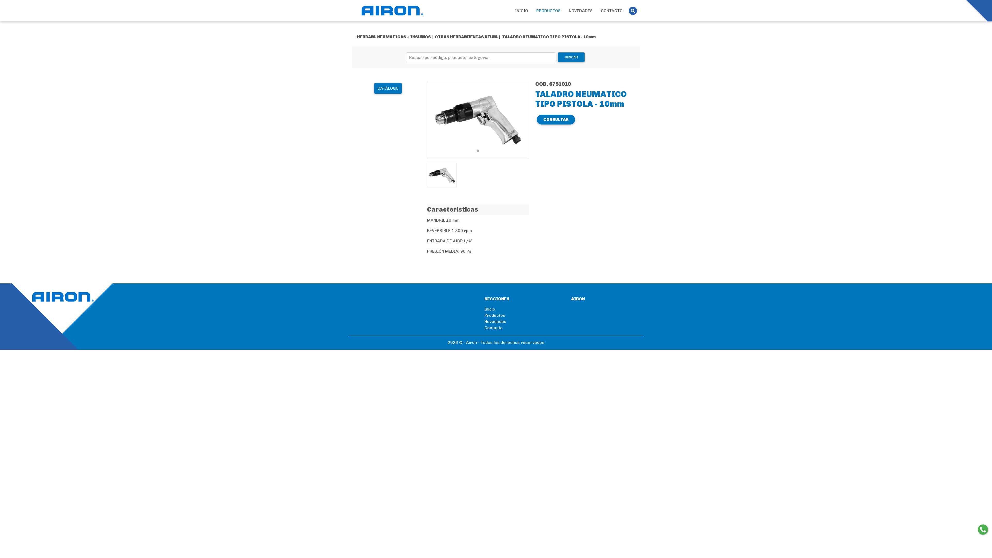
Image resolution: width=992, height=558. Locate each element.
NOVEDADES (581, 10)
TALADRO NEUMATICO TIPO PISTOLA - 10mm (549, 36)
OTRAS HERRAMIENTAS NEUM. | (467, 36)
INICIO (521, 10)
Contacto (493, 327)
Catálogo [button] (388, 88)
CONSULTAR (556, 119)
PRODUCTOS (548, 10)
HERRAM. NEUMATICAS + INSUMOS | (395, 36)
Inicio (489, 309)
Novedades (495, 321)
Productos (494, 315)
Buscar (571, 57)
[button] (434, 120)
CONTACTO (612, 10)
